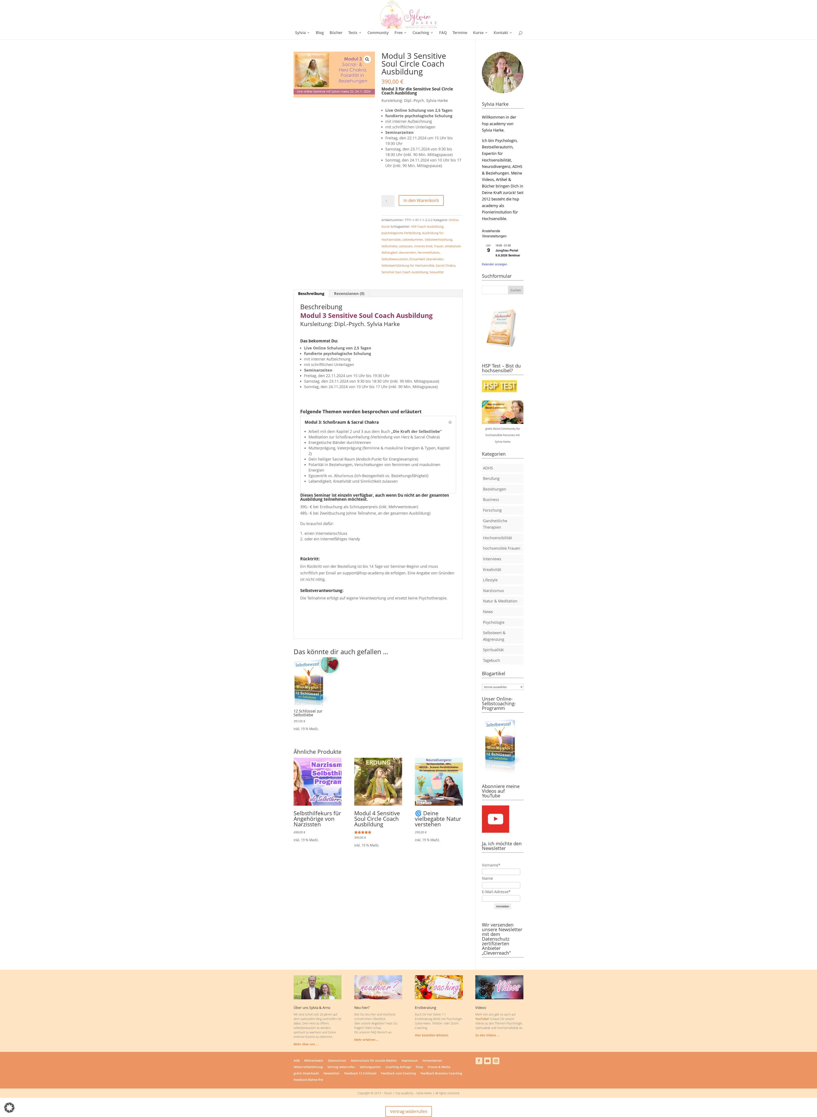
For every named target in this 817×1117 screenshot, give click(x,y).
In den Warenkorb (421, 200)
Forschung (492, 510)
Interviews (492, 558)
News (488, 611)
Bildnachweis (313, 1061)
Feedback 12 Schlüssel (360, 1073)
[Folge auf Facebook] (479, 1060)
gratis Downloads (306, 1073)
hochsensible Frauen (501, 548)
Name (487, 878)
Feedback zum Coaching (398, 1073)
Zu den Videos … (487, 1035)
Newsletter (332, 1073)
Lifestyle (490, 579)
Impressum (409, 1061)
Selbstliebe (389, 246)
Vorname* (491, 865)
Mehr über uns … (306, 1044)
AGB (297, 1061)
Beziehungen (494, 489)
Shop (419, 1067)
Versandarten (432, 1061)
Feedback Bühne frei (308, 1080)
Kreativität (492, 569)
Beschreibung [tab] (311, 293)
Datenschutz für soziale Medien (374, 1061)
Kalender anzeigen (494, 264)
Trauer (438, 246)
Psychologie (493, 622)
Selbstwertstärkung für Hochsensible (407, 265)
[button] (367, 59)
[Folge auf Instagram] (496, 1060)
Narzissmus (493, 590)
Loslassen (406, 246)
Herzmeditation (428, 252)
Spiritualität (493, 649)
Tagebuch (491, 660)
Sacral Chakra (445, 265)
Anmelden (502, 906)
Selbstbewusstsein (394, 259)
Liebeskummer (412, 239)
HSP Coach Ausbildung (427, 227)
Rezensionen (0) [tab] (349, 293)
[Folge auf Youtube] (487, 1060)
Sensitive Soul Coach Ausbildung (404, 272)
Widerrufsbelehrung (308, 1067)
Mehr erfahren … (366, 1040)
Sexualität (437, 272)
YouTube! (482, 1019)
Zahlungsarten (370, 1067)
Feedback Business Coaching (441, 1073)
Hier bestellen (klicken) (431, 1035)
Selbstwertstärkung (438, 239)
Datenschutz (337, 1061)
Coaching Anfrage (398, 1067)
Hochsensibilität (497, 537)
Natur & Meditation (500, 601)
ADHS (488, 468)
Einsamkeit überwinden (426, 259)
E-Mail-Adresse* (496, 891)
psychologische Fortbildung (401, 233)
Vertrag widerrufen (341, 1067)
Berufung (491, 478)
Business (491, 499)
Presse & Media (439, 1067)
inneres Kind (423, 246)
